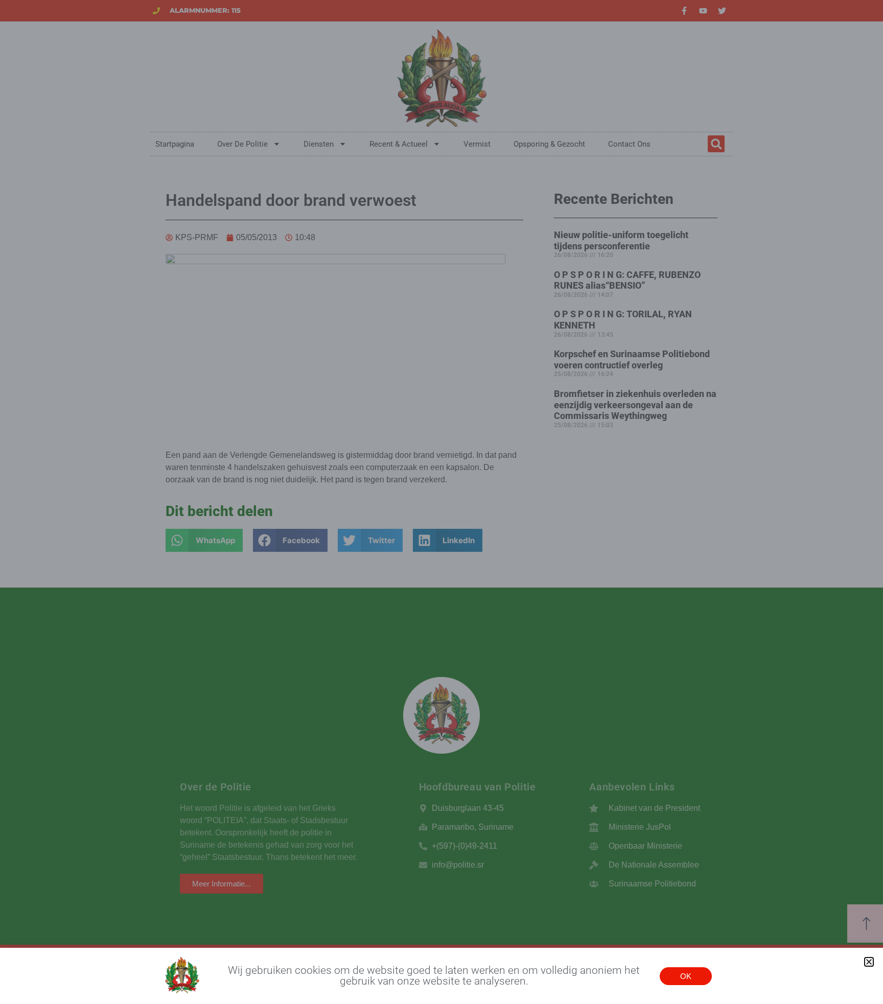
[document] (441, 502)
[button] (869, 962)
